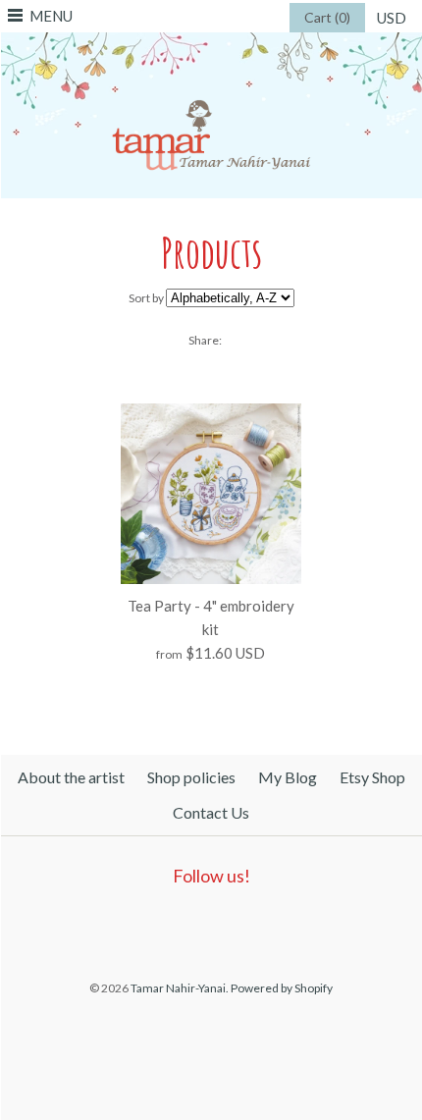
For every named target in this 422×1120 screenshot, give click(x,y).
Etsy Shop (372, 777)
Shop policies (191, 777)
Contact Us (211, 812)
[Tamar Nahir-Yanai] (211, 44)
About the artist (71, 777)
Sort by (146, 298)
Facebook (160, 925)
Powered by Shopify (282, 988)
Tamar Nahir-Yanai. (180, 988)
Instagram (250, 925)
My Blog (287, 777)
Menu (51, 16)
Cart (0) (327, 17)
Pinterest (205, 925)
